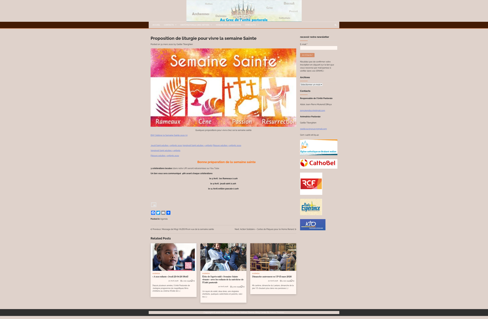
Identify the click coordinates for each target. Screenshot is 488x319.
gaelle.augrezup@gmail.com (313, 129)
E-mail (303, 44)
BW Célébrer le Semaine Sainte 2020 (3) (169, 135)
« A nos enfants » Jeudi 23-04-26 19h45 (170, 276)
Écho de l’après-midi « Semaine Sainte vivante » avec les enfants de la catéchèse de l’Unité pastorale (223, 279)
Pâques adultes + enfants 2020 (227, 145)
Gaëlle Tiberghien (185, 44)
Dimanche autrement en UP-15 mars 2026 (272, 276)
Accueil (156, 25)
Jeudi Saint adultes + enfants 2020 (166, 145)
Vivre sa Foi (250, 25)
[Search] (335, 25)
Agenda (164, 219)
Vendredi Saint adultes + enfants (197, 145)
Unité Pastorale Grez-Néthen (234, 312)
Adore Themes (277, 312)
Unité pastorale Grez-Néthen (194, 25)
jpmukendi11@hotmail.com (312, 110)
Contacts (169, 25)
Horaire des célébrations (228, 25)
